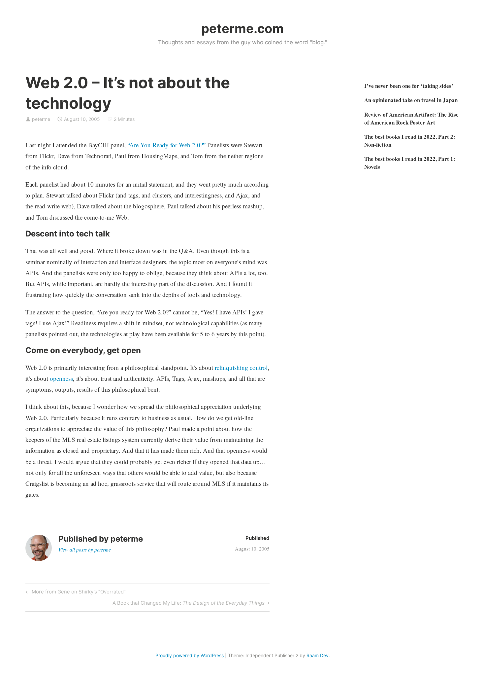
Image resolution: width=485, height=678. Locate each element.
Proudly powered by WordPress (189, 655)
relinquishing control (241, 367)
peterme (41, 119)
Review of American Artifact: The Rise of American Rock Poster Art (411, 118)
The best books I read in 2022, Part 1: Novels (409, 163)
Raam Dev (318, 655)
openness (61, 378)
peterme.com (242, 28)
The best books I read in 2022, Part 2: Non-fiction (409, 140)
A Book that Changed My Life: (189, 604)
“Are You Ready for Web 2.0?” (166, 145)
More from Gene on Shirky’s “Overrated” (77, 592)
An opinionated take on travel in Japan (411, 100)
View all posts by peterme (84, 549)
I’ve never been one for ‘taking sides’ (408, 86)
